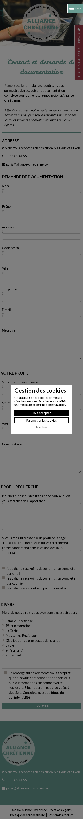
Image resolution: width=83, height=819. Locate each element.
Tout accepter (41, 413)
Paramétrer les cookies (41, 420)
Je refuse (41, 427)
